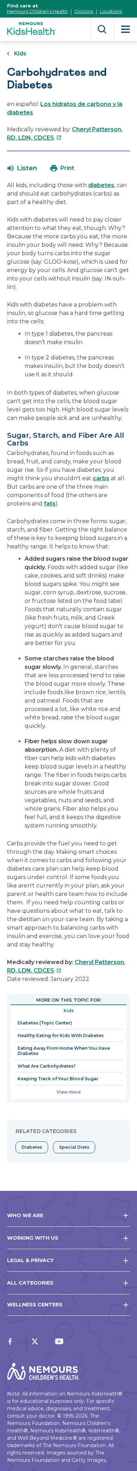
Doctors (83, 11)
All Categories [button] (30, 1283)
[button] (22, 168)
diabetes (101, 185)
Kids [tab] (69, 1010)
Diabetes (31, 1147)
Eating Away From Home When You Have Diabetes (64, 1050)
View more (69, 1092)
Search (102, 29)
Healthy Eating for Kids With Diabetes (61, 1035)
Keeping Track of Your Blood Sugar (58, 1078)
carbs (101, 478)
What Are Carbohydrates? (47, 1066)
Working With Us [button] (32, 1238)
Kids (20, 53)
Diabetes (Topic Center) (45, 1022)
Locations (111, 11)
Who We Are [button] (25, 1215)
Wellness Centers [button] (35, 1304)
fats (50, 503)
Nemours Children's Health (37, 11)
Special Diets (74, 1147)
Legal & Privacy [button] (30, 1260)
